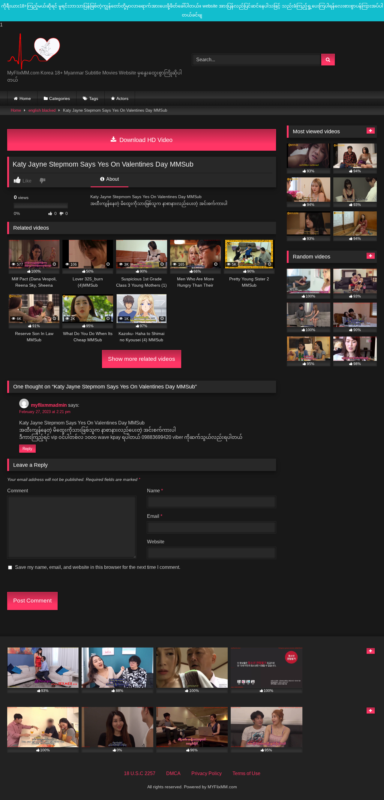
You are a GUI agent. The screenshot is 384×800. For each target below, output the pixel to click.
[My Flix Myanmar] (33, 51)
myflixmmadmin (49, 405)
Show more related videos (141, 359)
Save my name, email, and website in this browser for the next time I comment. (97, 567)
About (112, 179)
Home (25, 98)
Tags (93, 98)
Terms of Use (246, 773)
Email (154, 516)
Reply (27, 448)
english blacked (42, 110)
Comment (17, 490)
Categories (59, 98)
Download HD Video (145, 140)
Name (155, 490)
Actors (122, 98)
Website (155, 541)
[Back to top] (365, 783)
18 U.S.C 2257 (139, 773)
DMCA (173, 773)
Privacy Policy (206, 773)
